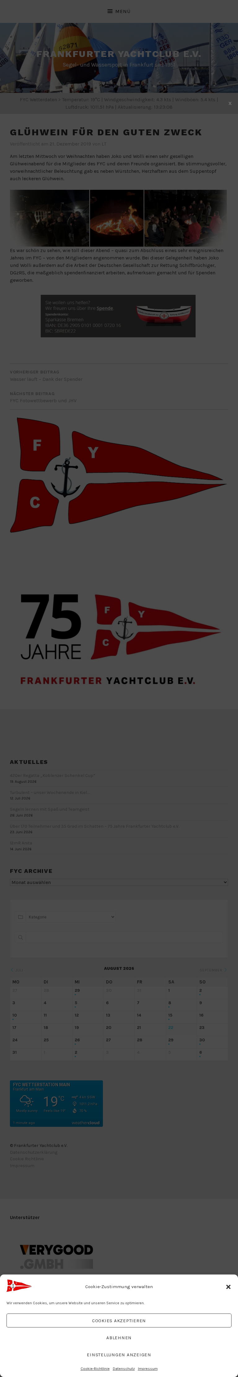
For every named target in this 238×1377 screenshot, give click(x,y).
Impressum (148, 1368)
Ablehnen (119, 1337)
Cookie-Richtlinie (95, 1368)
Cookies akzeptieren (119, 1320)
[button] (228, 1287)
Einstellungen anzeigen (119, 1354)
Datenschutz (124, 1368)
